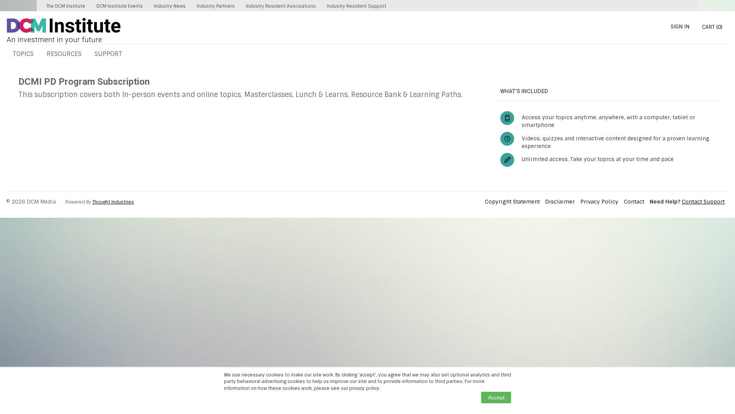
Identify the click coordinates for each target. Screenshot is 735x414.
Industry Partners (216, 6)
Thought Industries (113, 202)
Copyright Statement (512, 201)
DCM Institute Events (119, 6)
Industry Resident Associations (281, 6)
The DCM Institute (65, 6)
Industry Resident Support (356, 6)
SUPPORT (108, 54)
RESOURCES (64, 54)
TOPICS (23, 54)
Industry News (170, 6)
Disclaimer (560, 201)
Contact (634, 201)
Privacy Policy (599, 201)
